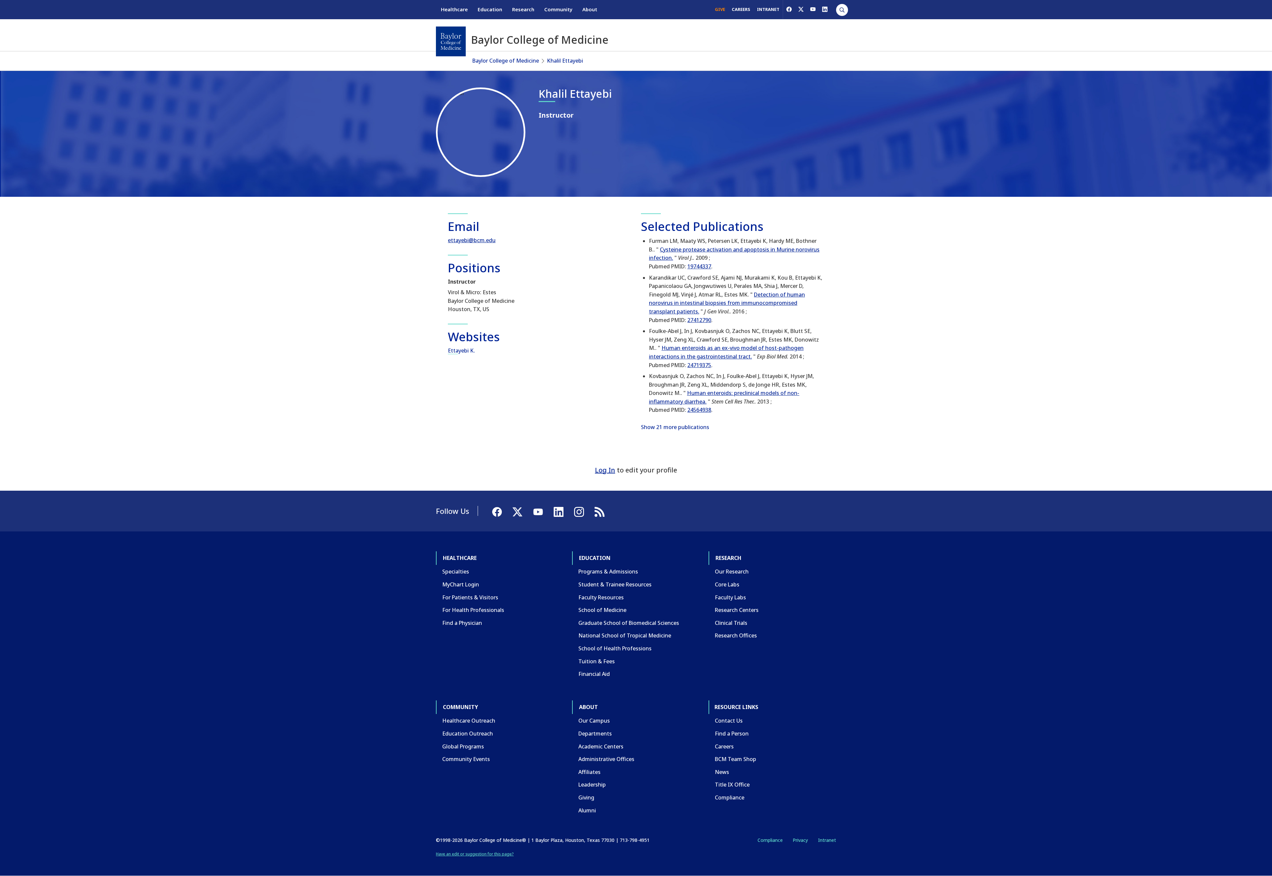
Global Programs (463, 746)
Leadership (592, 784)
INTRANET (768, 9)
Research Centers (737, 610)
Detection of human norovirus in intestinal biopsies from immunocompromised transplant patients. (727, 303)
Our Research (732, 571)
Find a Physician (462, 623)
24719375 (699, 365)
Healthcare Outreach (468, 720)
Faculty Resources (601, 597)
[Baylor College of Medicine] (451, 41)
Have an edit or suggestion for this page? (475, 854)
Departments (595, 733)
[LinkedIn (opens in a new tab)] (824, 9)
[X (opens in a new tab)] (801, 9)
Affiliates (589, 772)
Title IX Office (732, 784)
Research (523, 9)
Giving (586, 797)
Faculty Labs (730, 597)
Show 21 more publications (675, 427)
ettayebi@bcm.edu (472, 240)
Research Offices (736, 635)
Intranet (827, 840)
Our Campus (594, 720)
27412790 (699, 320)
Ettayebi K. (461, 350)
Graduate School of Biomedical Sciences (628, 623)
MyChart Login (460, 584)
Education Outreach (467, 733)
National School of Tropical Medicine (624, 635)
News (722, 772)
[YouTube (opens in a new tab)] (813, 9)
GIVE (720, 9)
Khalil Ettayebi (565, 60)
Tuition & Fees (596, 661)
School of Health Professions (615, 648)
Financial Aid (594, 674)
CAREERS (741, 9)
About (589, 9)
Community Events (466, 759)
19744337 (699, 266)
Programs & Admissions (608, 571)
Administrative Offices (606, 759)
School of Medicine (602, 610)
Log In (605, 469)
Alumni (587, 810)
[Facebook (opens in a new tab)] (789, 9)
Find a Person (732, 733)
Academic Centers (600, 746)
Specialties (455, 571)
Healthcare (454, 9)
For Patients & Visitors (470, 597)
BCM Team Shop (735, 759)
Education (490, 9)
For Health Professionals (473, 610)
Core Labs (727, 584)
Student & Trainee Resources (615, 584)
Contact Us (729, 720)
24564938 (699, 409)
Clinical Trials (731, 623)
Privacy (800, 840)
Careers (724, 746)
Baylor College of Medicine (505, 60)
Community (558, 9)
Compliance (729, 797)
